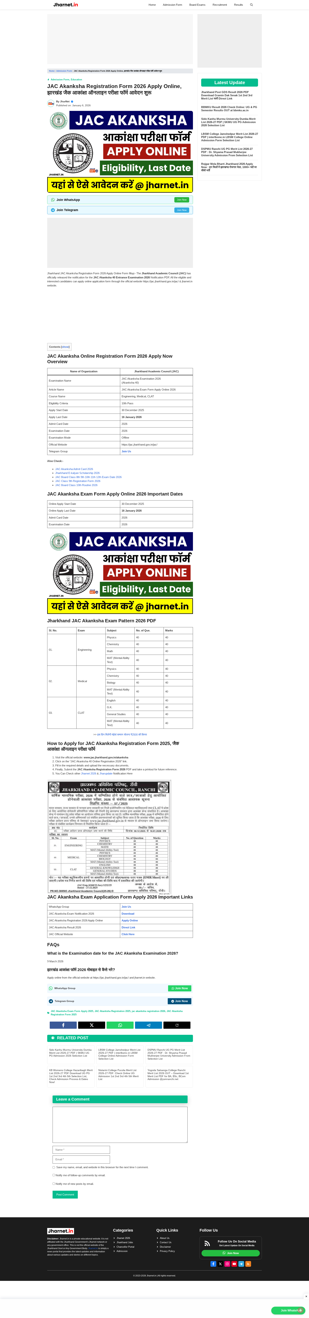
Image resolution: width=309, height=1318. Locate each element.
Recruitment (220, 4)
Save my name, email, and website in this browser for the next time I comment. (102, 1167)
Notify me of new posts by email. (75, 1183)
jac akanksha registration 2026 (148, 1011)
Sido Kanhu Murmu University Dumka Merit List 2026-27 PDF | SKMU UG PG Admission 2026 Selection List (70, 1052)
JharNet (65, 101)
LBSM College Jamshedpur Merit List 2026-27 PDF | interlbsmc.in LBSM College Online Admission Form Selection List (119, 1054)
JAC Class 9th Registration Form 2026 (77, 480)
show (65, 346)
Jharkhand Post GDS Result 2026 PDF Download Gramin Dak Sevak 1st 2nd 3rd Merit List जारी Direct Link (226, 95)
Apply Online (130, 920)
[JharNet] (66, 5)
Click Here (128, 934)
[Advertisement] (120, 39)
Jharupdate (105, 773)
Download (128, 913)
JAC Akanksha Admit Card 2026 (74, 469)
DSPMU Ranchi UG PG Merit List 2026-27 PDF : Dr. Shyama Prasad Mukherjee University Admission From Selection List (169, 1054)
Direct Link (128, 927)
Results (238, 4)
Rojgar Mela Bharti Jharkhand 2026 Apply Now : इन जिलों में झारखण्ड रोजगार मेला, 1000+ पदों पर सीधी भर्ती (229, 167)
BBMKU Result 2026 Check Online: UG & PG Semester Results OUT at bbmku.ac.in (229, 109)
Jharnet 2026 (88, 773)
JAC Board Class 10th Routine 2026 (76, 485)
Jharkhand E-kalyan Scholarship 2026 (77, 472)
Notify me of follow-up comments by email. (80, 1175)
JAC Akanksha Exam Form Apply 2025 (72, 1011)
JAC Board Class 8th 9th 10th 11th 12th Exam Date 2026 (88, 477)
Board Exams (197, 4)
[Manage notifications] (300, 1310)
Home (152, 4)
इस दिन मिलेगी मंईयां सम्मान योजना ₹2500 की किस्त (122, 734)
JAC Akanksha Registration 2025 (112, 1011)
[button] (251, 5)
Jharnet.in (93, 1248)
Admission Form (172, 4)
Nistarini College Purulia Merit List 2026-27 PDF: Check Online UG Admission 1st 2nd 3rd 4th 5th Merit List (118, 1075)
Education (76, 79)
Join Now (182, 199)
